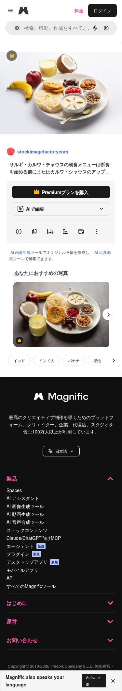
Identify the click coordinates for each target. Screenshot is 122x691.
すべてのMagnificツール (31, 586)
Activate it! (93, 680)
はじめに (17, 603)
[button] (61, 451)
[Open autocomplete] (14, 28)
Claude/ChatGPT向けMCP (34, 538)
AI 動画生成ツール (25, 514)
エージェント (25, 546)
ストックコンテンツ (27, 530)
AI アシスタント (23, 498)
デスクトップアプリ (32, 561)
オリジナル (45, 56)
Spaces (14, 490)
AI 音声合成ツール (25, 522)
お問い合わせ (22, 640)
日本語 (61, 451)
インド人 (46, 360)
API (10, 578)
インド (19, 360)
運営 (12, 621)
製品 (12, 478)
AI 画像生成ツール (26, 252)
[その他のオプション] (96, 231)
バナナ (74, 360)
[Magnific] (61, 398)
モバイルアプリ (22, 570)
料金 (79, 10)
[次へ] (108, 314)
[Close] (113, 681)
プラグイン (23, 554)
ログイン (102, 10)
